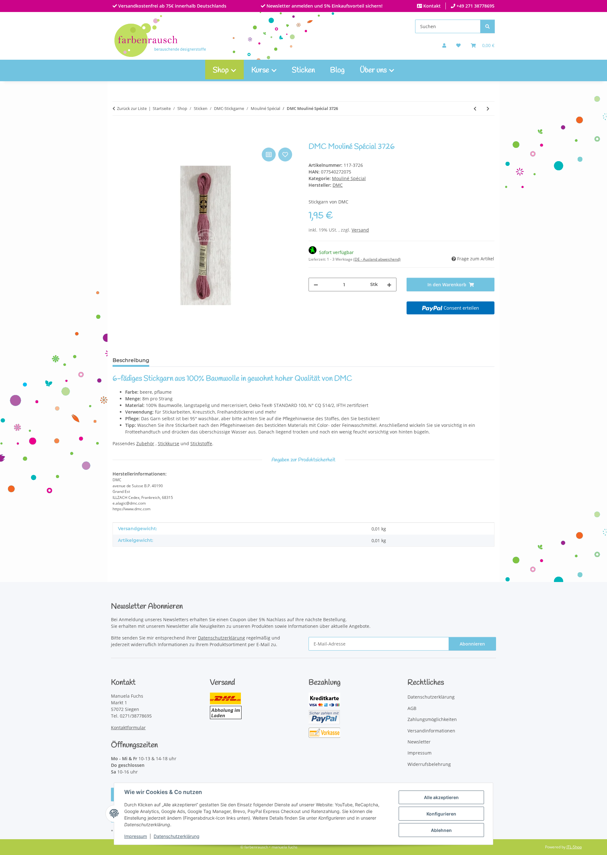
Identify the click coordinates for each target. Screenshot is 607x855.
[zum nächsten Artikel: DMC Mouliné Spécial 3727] (487, 108)
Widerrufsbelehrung (429, 764)
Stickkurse (168, 443)
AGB (412, 708)
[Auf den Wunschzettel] (285, 154)
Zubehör (145, 443)
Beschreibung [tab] (131, 360)
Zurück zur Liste (132, 108)
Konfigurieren (441, 813)
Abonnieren (472, 644)
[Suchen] (487, 26)
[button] (444, 45)
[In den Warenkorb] (118, 139)
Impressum (135, 836)
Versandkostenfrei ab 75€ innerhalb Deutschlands (171, 6)
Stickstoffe (201, 443)
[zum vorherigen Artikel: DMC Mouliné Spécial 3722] (475, 108)
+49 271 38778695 (474, 6)
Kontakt (431, 6)
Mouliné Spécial (349, 178)
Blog (337, 70)
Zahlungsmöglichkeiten (432, 719)
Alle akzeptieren (441, 797)
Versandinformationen (431, 731)
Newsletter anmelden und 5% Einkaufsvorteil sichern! (324, 6)
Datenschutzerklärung (176, 836)
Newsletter (419, 742)
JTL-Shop (574, 847)
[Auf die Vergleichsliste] (269, 154)
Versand (360, 230)
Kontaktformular (128, 728)
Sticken (303, 70)
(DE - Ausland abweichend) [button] (377, 259)
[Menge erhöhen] (389, 284)
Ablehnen (441, 830)
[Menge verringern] (316, 284)
